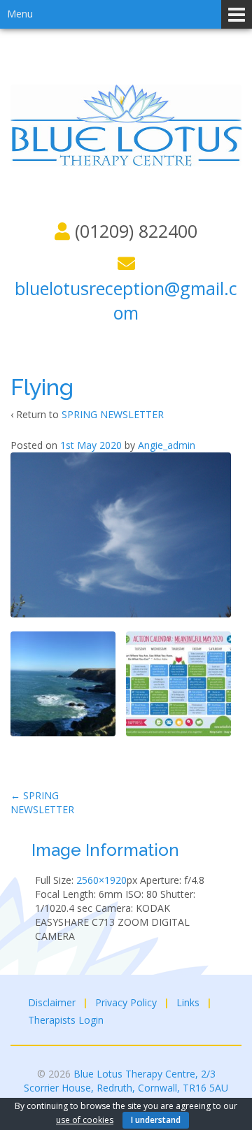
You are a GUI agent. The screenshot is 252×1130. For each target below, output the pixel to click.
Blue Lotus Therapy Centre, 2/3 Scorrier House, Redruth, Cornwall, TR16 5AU (126, 1080)
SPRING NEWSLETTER (113, 414)
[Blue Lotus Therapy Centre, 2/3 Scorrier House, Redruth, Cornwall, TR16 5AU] (125, 124)
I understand (156, 1120)
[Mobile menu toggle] (236, 14)
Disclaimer (52, 1002)
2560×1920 (101, 880)
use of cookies (84, 1120)
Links (188, 1002)
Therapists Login (66, 1020)
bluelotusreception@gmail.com (126, 300)
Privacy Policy (126, 1002)
